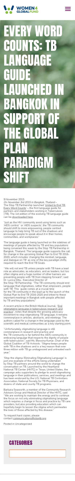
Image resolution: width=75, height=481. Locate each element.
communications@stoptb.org (29, 418)
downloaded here (22, 217)
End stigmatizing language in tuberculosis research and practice (33, 309)
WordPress (57, 477)
